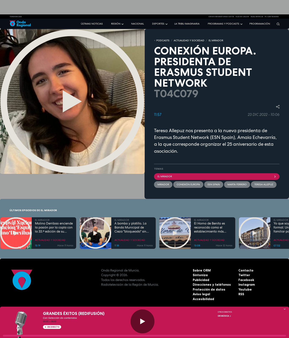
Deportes (158, 23)
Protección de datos (209, 289)
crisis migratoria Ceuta (221, 16)
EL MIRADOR (216, 40)
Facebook (246, 280)
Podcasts (162, 40)
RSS (241, 294)
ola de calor (242, 16)
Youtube (245, 289)
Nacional (137, 23)
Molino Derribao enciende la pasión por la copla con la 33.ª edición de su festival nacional (54, 227)
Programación (259, 23)
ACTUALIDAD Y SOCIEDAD (189, 40)
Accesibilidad (203, 299)
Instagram (246, 285)
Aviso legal (201, 294)
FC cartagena (272, 16)
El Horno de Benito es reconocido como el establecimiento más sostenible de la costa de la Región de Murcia (211, 227)
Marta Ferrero (237, 184)
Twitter (244, 275)
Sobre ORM (202, 270)
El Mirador (164, 176)
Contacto (245, 270)
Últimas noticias (92, 23)
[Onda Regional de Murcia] (20, 24)
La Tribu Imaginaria (187, 23)
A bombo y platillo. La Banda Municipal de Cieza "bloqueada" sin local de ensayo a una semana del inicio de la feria (131, 227)
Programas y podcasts (223, 23)
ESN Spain (214, 184)
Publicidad (201, 280)
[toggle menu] (123, 23)
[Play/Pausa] (142, 321)
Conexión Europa (188, 184)
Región (115, 23)
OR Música (224, 316)
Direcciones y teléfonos (212, 285)
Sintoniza (200, 275)
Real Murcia (257, 16)
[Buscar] (276, 23)
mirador (163, 184)
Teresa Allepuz (263, 184)
